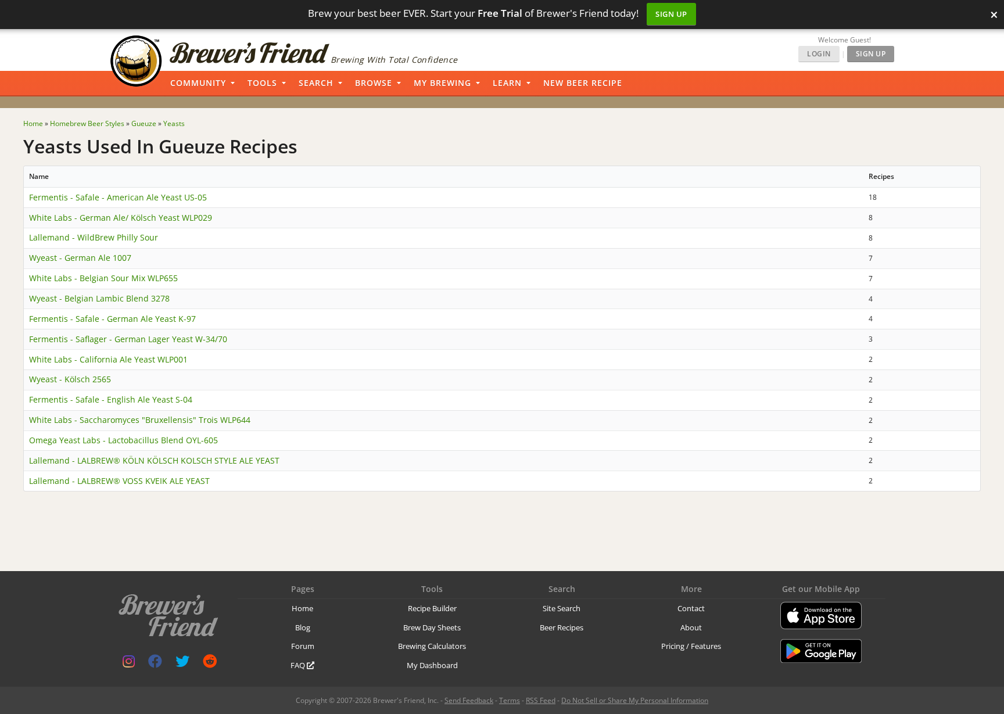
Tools (262, 82)
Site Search (561, 608)
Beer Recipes (561, 627)
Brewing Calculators (432, 646)
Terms (509, 700)
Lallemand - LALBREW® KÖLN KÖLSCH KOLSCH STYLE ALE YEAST (154, 460)
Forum (302, 646)
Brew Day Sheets (432, 627)
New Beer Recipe (582, 82)
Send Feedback (468, 700)
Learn (507, 82)
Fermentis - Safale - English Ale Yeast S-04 (110, 399)
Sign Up (671, 14)
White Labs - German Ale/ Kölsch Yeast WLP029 (120, 217)
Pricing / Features (691, 646)
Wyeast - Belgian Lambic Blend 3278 (99, 298)
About (691, 627)
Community (198, 82)
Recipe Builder (432, 608)
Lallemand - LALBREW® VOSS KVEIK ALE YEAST (119, 480)
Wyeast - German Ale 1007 (80, 257)
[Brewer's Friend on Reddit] (210, 664)
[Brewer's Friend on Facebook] (155, 664)
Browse (373, 82)
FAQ (299, 665)
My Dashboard (432, 665)
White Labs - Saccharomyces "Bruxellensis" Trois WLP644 (139, 419)
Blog (302, 627)
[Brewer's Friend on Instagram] (129, 664)
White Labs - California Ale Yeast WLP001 (108, 359)
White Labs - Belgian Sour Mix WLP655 (103, 278)
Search (316, 82)
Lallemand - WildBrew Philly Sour (93, 237)
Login (819, 54)
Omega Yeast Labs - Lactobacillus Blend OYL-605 (123, 440)
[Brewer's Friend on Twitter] (182, 664)
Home (302, 608)
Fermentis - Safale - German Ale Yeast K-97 (112, 318)
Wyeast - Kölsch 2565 (70, 379)
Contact (691, 608)
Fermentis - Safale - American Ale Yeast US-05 (118, 197)
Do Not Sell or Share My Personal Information (634, 700)
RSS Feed (540, 700)
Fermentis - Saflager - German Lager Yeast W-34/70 (128, 339)
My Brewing (442, 82)
